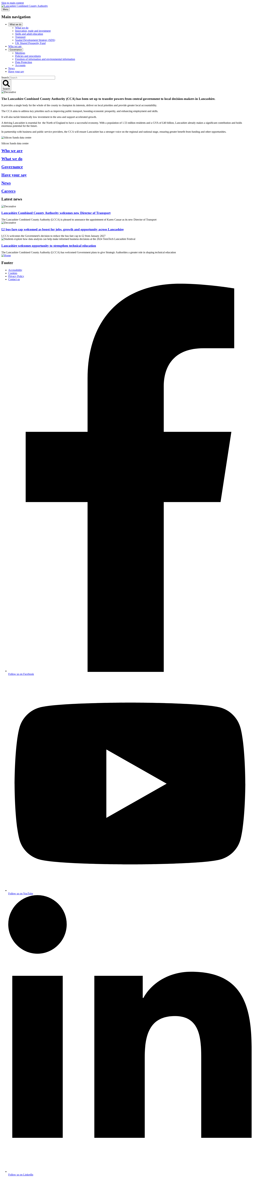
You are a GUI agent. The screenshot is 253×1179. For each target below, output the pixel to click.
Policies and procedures (28, 56)
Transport (20, 37)
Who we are (15, 46)
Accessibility (15, 270)
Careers (8, 191)
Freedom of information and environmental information (45, 59)
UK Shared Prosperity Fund (30, 43)
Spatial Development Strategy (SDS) (35, 40)
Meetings (20, 52)
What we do (15, 24)
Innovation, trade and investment (33, 30)
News (11, 68)
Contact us (14, 279)
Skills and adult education (29, 33)
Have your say (16, 71)
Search (5, 77)
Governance (16, 49)
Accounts (20, 65)
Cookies (12, 273)
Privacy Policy (16, 276)
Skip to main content (12, 2)
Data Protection (23, 62)
